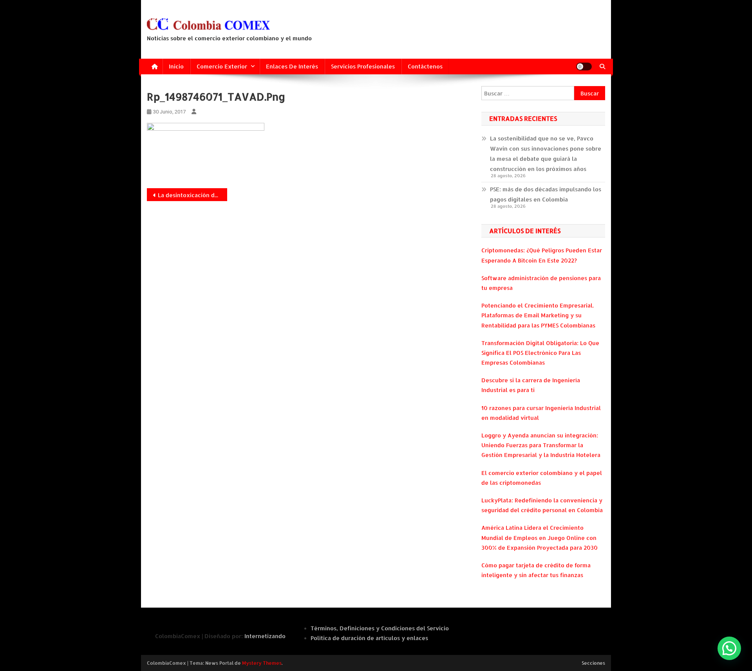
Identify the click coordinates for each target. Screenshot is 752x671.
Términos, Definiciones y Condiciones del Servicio (380, 628)
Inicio (176, 66)
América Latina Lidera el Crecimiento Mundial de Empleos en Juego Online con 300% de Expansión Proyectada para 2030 (539, 537)
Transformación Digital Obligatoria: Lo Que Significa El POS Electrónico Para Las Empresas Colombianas (540, 353)
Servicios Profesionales (363, 66)
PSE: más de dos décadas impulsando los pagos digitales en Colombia (545, 194)
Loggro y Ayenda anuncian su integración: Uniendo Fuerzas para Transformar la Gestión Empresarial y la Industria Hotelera (540, 445)
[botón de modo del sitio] (584, 66)
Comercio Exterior (222, 66)
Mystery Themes (262, 663)
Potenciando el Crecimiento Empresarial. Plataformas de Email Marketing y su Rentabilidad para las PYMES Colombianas (538, 315)
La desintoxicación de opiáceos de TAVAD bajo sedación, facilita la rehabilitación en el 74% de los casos (192, 195)
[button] (729, 648)
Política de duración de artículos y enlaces (369, 638)
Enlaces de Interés (292, 66)
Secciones (593, 663)
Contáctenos (425, 66)
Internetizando (265, 636)
